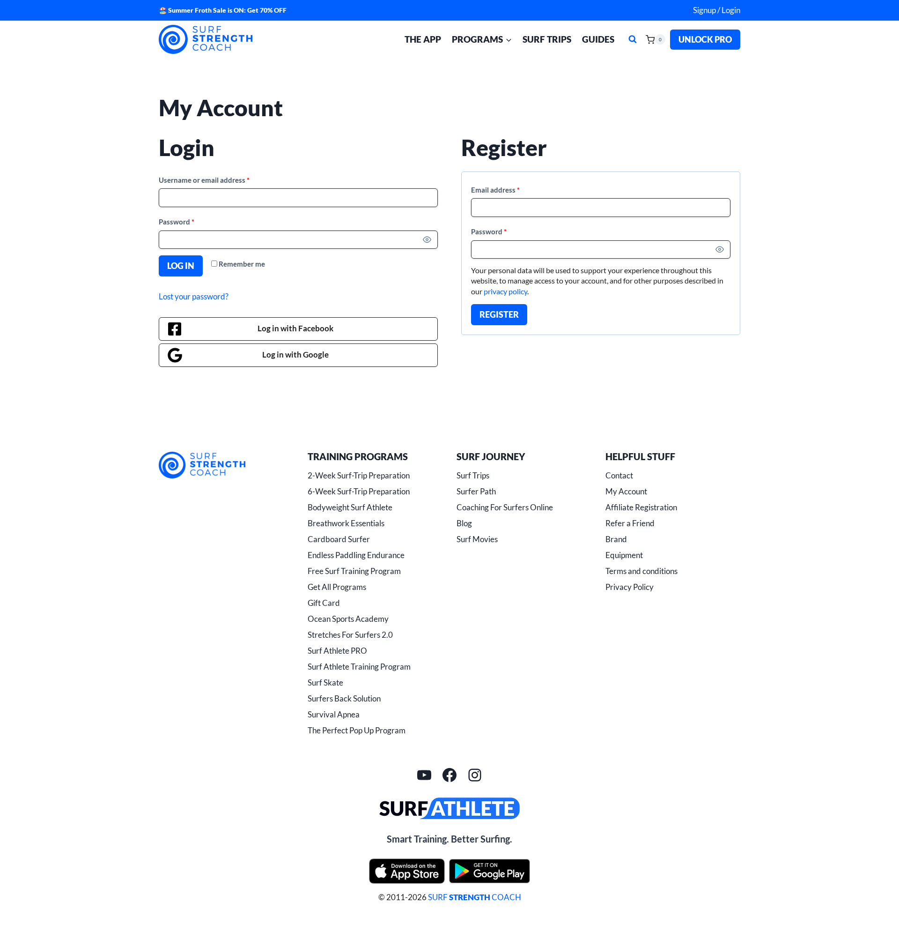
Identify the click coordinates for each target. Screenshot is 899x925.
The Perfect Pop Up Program (356, 730)
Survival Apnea (334, 714)
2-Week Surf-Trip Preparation (359, 475)
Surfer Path (476, 491)
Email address (497, 192)
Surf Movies (477, 539)
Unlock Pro (705, 39)
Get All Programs (337, 587)
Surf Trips (547, 39)
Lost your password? (193, 296)
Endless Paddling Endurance (356, 555)
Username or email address (206, 182)
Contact (619, 475)
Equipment (624, 555)
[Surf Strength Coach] (202, 465)
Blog (464, 523)
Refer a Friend (630, 523)
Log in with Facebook (295, 328)
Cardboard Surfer (339, 539)
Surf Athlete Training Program (359, 666)
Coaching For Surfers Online (505, 507)
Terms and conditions (641, 571)
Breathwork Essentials (346, 523)
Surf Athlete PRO (337, 651)
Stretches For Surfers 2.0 (350, 635)
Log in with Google (295, 354)
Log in (180, 266)
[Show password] (427, 240)
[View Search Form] (632, 39)
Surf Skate (325, 682)
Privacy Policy (629, 587)
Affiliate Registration (641, 507)
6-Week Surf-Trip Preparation (359, 491)
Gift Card (324, 603)
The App (423, 39)
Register (499, 314)
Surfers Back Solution (344, 698)
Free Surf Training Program (354, 571)
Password (179, 224)
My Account (626, 491)
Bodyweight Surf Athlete (350, 507)
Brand (616, 539)
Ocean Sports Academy (348, 619)
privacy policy (505, 291)
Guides (598, 39)
